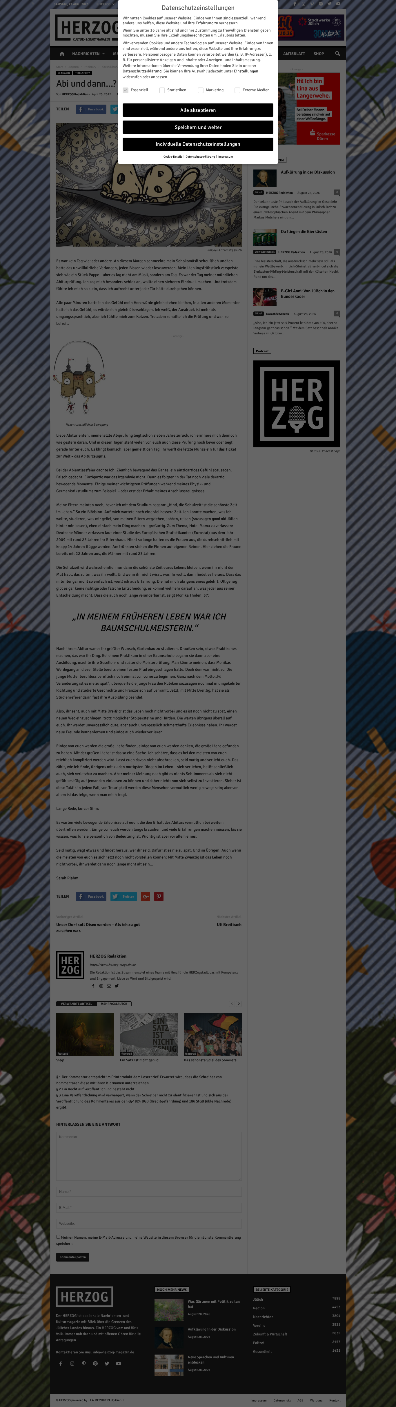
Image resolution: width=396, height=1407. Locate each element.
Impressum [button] (225, 156)
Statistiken (176, 90)
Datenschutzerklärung (142, 71)
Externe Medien (256, 90)
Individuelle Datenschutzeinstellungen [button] (198, 144)
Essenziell (139, 90)
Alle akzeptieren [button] (198, 110)
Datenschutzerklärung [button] (201, 156)
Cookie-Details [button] (173, 156)
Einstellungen (246, 71)
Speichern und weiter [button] (198, 127)
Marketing (215, 90)
